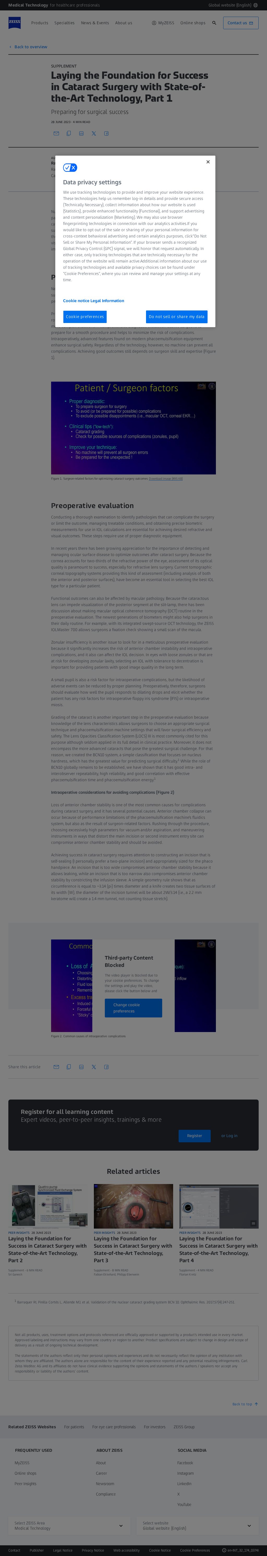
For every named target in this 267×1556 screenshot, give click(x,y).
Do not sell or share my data (177, 316)
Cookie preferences (85, 316)
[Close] (208, 162)
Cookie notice (76, 300)
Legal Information (107, 300)
